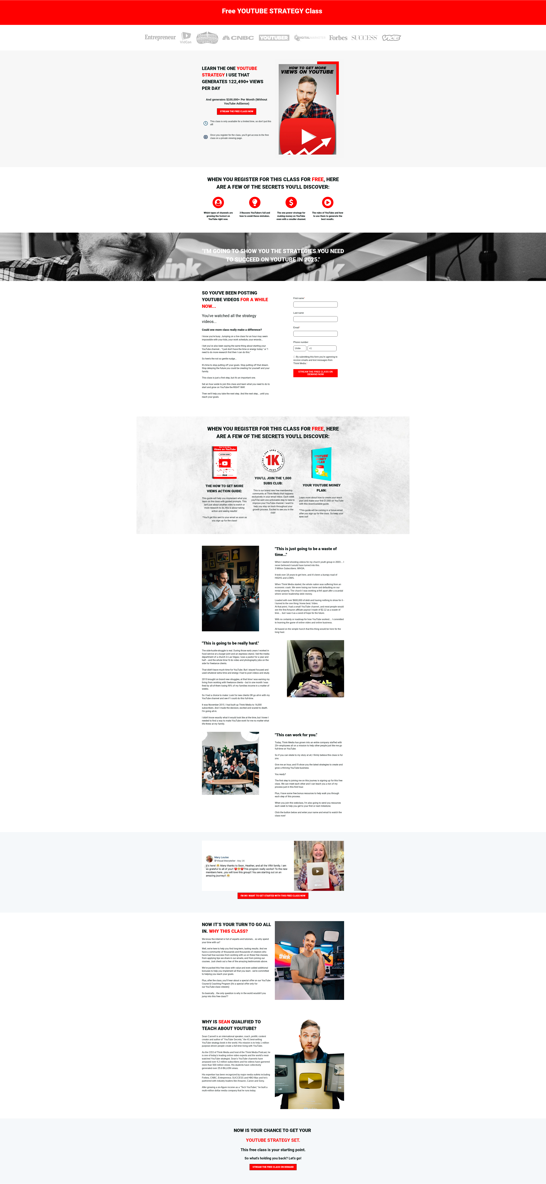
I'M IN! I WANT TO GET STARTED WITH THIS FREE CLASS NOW (273, 895)
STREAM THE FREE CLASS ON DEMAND (273, 1167)
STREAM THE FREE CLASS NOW (236, 111)
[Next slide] (339, 866)
